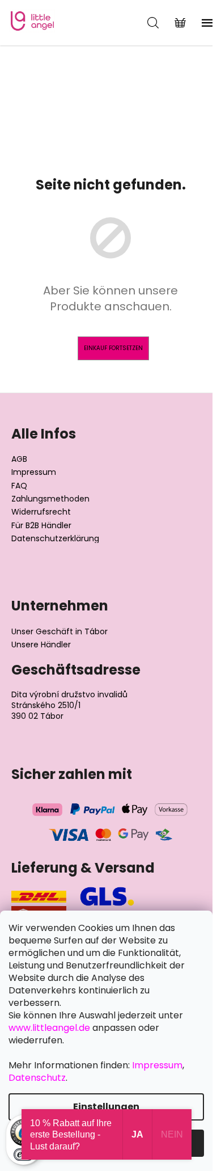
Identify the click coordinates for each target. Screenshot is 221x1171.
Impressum (33, 472)
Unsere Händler (41, 644)
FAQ (19, 486)
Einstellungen (106, 1106)
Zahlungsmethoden (50, 499)
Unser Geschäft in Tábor (59, 631)
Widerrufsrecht (41, 512)
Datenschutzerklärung (55, 538)
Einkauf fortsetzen (113, 348)
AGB (19, 459)
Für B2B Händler (41, 525)
